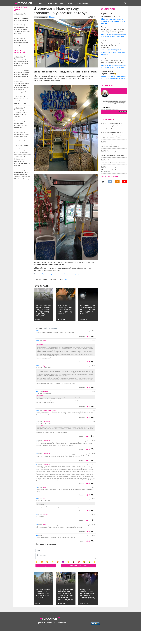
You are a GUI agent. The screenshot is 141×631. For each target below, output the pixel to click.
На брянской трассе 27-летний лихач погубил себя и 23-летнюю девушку (112, 126)
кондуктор (75, 274)
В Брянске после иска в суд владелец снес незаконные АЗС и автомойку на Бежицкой (22, 137)
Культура (69, 3)
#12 (37, 366)
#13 (37, 340)
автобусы (42, 274)
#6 (37, 464)
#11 (37, 391)
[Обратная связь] (90, 3)
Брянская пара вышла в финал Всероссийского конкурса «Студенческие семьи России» (112, 135)
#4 (37, 498)
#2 (37, 524)
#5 (37, 487)
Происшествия (52, 3)
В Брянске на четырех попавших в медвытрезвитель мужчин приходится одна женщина (113, 144)
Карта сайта (41, 623)
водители (53, 274)
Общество (40, 3)
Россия (78, 3)
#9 (37, 421)
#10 (37, 410)
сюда (66, 279)
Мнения (85, 3)
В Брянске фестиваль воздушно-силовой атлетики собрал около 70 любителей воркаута (22, 174)
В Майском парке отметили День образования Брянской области (22, 161)
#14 (37, 331)
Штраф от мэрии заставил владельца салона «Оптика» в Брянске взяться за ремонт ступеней (113, 153)
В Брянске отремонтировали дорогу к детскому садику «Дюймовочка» (113, 169)
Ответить (82, 336)
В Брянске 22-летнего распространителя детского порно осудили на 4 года (22, 29)
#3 (37, 514)
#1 (37, 535)
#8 (37, 440)
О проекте (62, 623)
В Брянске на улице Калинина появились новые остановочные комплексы (21, 61)
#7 (37, 453)
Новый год (64, 274)
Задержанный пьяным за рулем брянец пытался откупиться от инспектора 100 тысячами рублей (22, 87)
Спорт (62, 3)
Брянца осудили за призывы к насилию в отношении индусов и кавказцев (113, 52)
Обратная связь (52, 623)
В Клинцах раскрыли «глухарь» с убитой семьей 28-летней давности (20, 112)
